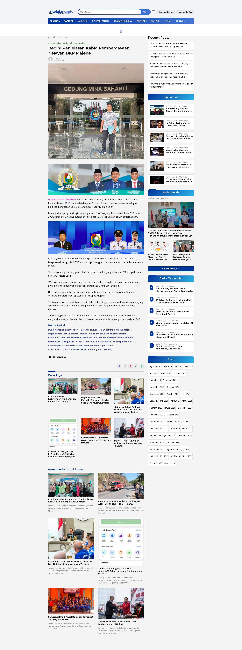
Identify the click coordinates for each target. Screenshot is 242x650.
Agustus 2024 (173, 421)
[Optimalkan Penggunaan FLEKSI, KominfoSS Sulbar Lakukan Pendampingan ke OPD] (63, 433)
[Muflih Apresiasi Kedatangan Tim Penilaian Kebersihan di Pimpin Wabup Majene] (63, 386)
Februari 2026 (180, 373)
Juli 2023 (185, 449)
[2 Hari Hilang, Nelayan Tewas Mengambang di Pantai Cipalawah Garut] (157, 110)
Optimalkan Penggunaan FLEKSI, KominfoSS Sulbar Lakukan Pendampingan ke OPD (92, 341)
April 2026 (154, 373)
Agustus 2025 (173, 394)
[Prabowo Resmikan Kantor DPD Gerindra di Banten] (157, 137)
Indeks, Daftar (166, 12)
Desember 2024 (185, 407)
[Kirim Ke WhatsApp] (142, 366)
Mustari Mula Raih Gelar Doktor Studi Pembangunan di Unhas (80, 349)
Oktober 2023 (173, 442)
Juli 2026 (168, 366)
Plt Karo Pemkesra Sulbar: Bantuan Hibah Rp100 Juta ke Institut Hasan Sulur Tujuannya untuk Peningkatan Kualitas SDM (171, 233)
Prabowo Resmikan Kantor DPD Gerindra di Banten (180, 137)
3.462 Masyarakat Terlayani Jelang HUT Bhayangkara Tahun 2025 (182, 257)
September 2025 (157, 394)
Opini (168, 21)
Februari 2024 (156, 435)
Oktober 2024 (173, 414)
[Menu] (154, 11)
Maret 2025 (187, 400)
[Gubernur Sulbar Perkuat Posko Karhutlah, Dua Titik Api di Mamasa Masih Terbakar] (129, 391)
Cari (145, 12)
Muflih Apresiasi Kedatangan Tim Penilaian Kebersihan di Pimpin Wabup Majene (90, 330)
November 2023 (157, 442)
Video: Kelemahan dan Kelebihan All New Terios (178, 151)
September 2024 (157, 421)
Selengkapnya (170, 268)
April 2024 (175, 428)
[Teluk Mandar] (62, 11)
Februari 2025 (156, 407)
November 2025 (157, 387)
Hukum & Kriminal (123, 21)
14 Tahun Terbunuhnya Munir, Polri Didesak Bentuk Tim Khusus (178, 124)
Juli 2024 (185, 421)
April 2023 (175, 456)
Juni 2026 (178, 366)
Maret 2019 (169, 463)
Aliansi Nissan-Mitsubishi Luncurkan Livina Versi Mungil (179, 165)
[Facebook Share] (119, 366)
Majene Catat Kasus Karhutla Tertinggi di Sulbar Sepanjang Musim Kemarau (87, 333)
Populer (69, 21)
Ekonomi (142, 21)
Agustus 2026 (156, 366)
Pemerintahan (100, 21)
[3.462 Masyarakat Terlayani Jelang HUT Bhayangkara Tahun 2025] (183, 246)
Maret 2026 (166, 373)
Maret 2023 (187, 456)
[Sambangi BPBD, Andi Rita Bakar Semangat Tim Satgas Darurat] (96, 426)
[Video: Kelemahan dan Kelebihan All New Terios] (157, 151)
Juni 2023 (154, 456)
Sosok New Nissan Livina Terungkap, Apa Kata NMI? (179, 180)
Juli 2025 (185, 394)
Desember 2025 (170, 380)
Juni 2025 (154, 400)
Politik (155, 21)
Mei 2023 (164, 456)
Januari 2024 (169, 435)
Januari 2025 (169, 407)
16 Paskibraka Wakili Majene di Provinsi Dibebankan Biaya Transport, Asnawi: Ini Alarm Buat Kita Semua (158, 257)
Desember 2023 (185, 435)
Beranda (55, 21)
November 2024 (157, 414)
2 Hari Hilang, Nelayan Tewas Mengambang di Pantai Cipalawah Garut (178, 109)
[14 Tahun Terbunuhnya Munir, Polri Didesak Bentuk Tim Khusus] (157, 124)
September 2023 (157, 449)
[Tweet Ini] (125, 366)
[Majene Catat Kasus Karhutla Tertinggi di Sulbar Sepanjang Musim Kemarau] (96, 386)
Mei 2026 (188, 366)
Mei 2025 (164, 400)
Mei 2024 (164, 428)
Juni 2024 (154, 428)
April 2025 (175, 400)
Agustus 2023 (173, 449)
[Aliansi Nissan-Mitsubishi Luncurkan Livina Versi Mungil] (157, 166)
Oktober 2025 (173, 387)
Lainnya (178, 21)
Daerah (51, 43)
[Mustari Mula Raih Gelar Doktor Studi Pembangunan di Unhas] (129, 428)
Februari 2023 (156, 463)
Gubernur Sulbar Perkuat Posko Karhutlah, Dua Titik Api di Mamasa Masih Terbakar (91, 337)
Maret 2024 (187, 428)
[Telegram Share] (136, 366)
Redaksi (57, 58)
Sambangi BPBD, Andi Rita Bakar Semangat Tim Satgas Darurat (81, 345)
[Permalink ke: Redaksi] (50, 59)
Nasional (83, 21)
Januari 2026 (155, 380)
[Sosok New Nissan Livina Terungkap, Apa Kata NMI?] (157, 180)
